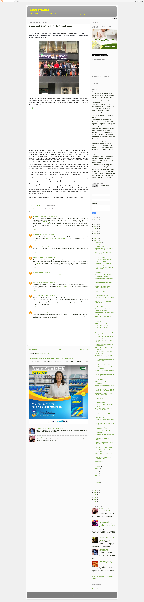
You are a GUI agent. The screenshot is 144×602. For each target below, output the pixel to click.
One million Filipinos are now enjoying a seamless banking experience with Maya (106, 539)
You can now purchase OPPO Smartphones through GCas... (103, 275)
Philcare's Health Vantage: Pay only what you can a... (104, 271)
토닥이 (80, 250)
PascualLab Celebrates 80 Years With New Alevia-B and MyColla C (51, 358)
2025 (95, 222)
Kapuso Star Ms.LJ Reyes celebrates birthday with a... (104, 317)
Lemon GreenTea (39, 10)
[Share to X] (51, 205)
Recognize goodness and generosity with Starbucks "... (104, 371)
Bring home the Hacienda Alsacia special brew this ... (103, 283)
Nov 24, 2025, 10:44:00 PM (48, 295)
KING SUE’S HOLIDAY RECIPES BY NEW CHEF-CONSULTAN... (104, 363)
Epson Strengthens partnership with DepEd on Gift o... (104, 458)
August (97, 468)
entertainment (37, 246)
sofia (34, 272)
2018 (95, 238)
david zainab (36, 282)
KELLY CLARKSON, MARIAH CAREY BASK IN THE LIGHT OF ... (105, 409)
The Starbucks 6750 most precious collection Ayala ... (104, 443)
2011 (95, 499)
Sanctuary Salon (57, 274)
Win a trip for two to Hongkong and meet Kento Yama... (104, 279)
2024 (95, 224)
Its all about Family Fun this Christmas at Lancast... (102, 427)
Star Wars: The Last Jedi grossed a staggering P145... (104, 302)
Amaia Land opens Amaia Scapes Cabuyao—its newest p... (104, 309)
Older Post (84, 350)
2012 (95, 497)
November (98, 461)
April (96, 478)
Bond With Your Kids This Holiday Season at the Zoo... (104, 249)
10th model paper (38, 216)
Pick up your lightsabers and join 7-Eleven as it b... (104, 333)
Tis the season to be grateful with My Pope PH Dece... (104, 360)
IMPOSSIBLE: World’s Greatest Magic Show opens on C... (103, 286)
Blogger (75, 595)
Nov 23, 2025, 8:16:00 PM (48, 282)
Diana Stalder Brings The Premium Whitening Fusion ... (104, 290)
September (98, 466)
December (98, 242)
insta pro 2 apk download (39, 301)
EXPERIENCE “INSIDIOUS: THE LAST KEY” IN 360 (103, 260)
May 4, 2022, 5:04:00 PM (48, 257)
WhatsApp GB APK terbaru (72, 316)
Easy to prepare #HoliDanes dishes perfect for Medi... (104, 256)
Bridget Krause (37, 257)
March (97, 480)
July (96, 471)
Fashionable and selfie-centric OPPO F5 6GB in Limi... (104, 439)
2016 (95, 488)
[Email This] (48, 205)
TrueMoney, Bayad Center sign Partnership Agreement (103, 264)
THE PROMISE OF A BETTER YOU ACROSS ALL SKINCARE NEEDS (104, 390)
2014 (95, 492)
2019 (95, 236)
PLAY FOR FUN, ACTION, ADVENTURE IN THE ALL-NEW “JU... (104, 329)
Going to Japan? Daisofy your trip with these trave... (104, 416)
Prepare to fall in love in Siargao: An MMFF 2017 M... (104, 268)
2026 (95, 219)
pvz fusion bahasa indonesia (64, 286)
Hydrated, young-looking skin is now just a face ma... (104, 401)
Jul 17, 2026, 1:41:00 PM (47, 312)
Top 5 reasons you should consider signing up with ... (104, 405)
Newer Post (33, 350)
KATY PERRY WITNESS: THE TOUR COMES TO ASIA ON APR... (104, 412)
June (96, 473)
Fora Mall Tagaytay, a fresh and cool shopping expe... (104, 367)
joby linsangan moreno (39, 208)
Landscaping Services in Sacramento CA (55, 238)
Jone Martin (36, 234)
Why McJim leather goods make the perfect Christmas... (104, 375)
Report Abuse (96, 589)
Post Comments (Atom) (42, 353)
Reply (34, 229)
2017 (95, 240)
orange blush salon (58, 208)
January (97, 485)
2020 (95, 233)
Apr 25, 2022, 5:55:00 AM (48, 246)
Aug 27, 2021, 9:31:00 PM (50, 216)
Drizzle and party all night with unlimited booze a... (103, 253)
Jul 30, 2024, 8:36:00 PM (43, 272)
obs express (49, 208)
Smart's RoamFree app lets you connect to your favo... (103, 393)
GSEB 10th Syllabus (47, 222)
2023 (95, 226)
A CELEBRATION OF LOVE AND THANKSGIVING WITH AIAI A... (104, 446)
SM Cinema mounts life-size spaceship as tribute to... (102, 324)
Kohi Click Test (37, 263)
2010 (95, 502)
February (97, 482)
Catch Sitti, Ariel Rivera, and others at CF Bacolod (49, 437)
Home (59, 350)
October (97, 464)
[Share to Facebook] (53, 205)
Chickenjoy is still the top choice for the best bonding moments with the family (106, 563)
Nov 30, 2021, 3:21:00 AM (47, 234)
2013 (95, 495)
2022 (95, 229)
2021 (95, 231)
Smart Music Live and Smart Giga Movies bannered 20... (104, 294)
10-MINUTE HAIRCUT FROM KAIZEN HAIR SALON (49, 428)
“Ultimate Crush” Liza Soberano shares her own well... (103, 356)
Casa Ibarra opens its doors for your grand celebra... (104, 435)
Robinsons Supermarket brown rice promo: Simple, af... (104, 344)
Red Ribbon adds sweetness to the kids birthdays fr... (104, 337)
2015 (95, 490)
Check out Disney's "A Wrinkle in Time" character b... (103, 352)
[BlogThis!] (49, 205)
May (96, 475)
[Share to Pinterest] (54, 205)
